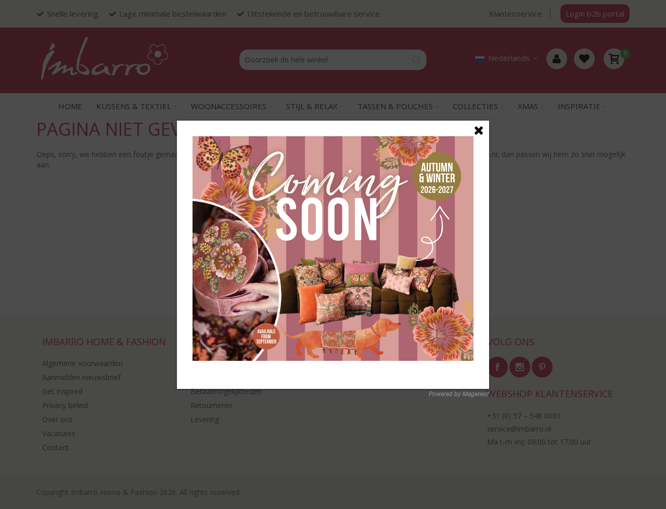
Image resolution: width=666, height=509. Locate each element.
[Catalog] (333, 142)
